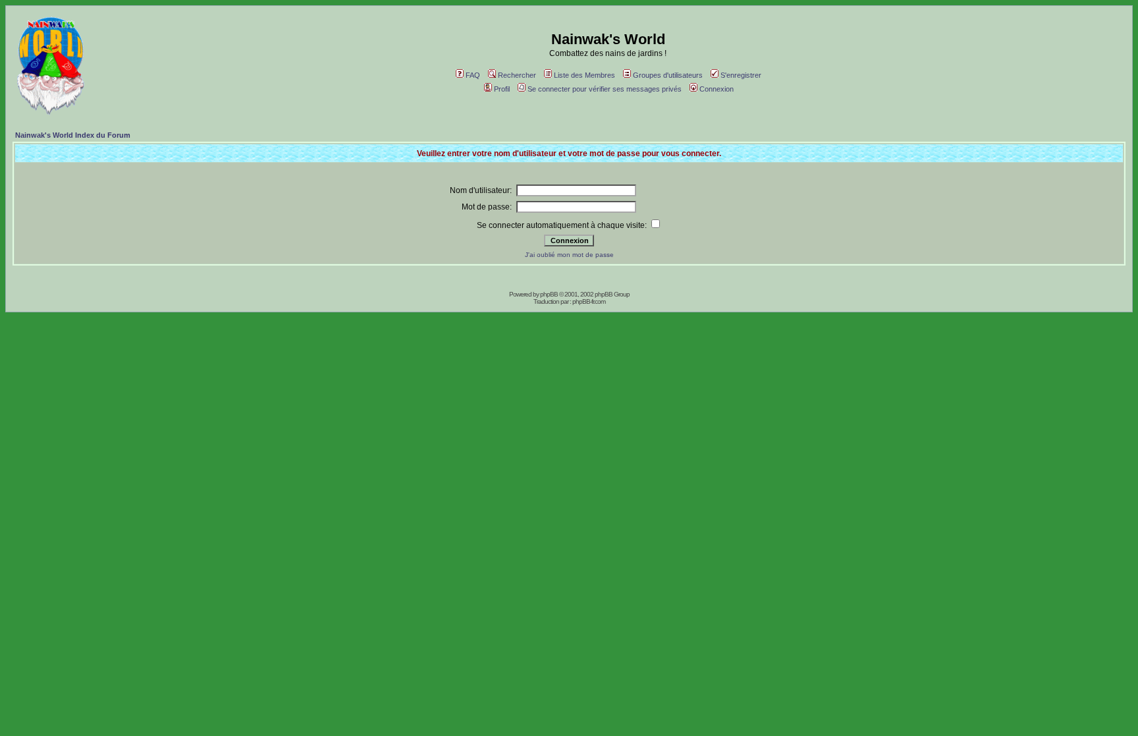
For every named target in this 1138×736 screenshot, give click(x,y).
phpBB (549, 294)
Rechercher (517, 75)
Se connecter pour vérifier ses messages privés (605, 89)
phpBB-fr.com (588, 301)
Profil (502, 89)
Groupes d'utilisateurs (668, 75)
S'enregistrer (740, 75)
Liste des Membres (584, 75)
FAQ (473, 75)
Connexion (716, 89)
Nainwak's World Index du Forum (72, 135)
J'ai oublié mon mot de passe (569, 254)
